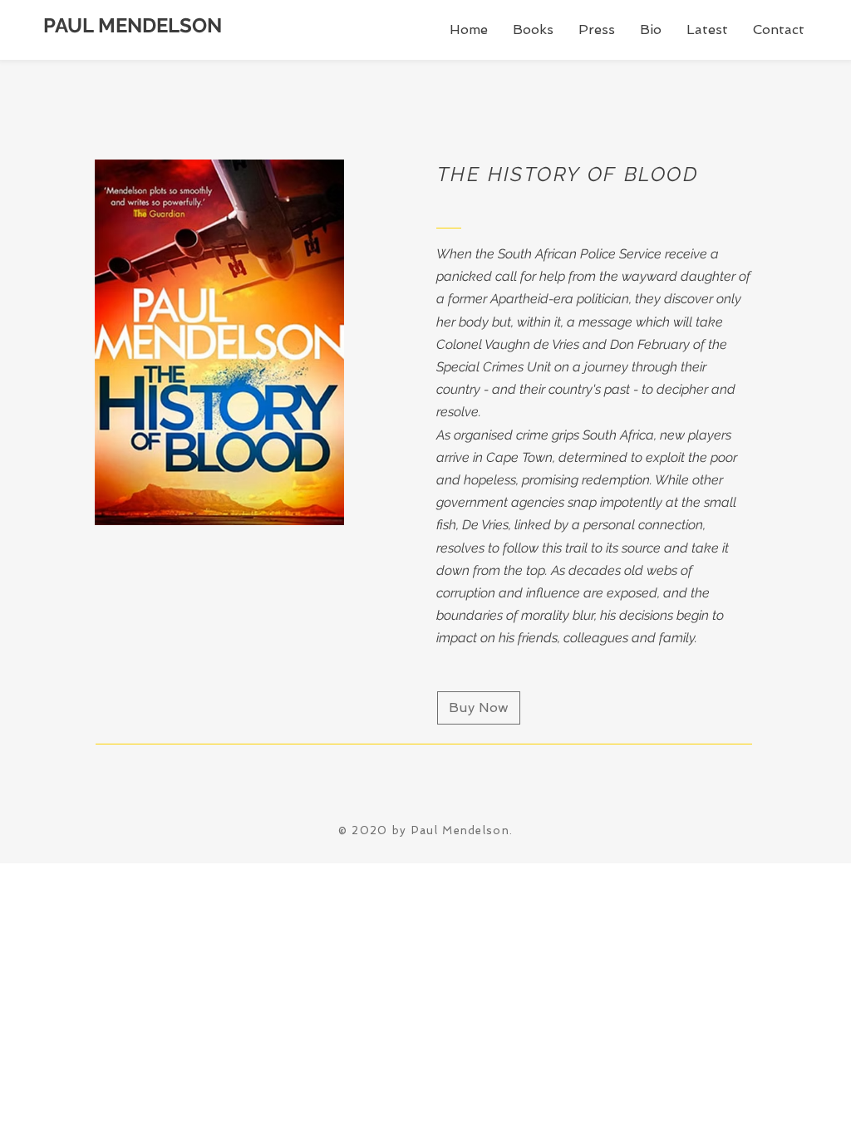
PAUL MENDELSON (132, 25)
